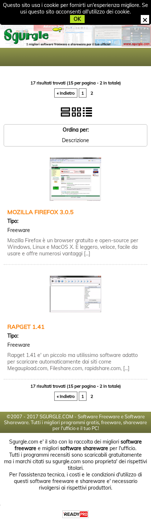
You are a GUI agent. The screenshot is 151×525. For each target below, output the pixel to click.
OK (77, 19)
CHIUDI (145, 19)
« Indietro (66, 93)
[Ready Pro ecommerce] (75, 514)
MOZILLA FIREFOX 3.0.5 (40, 212)
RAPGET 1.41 (26, 326)
